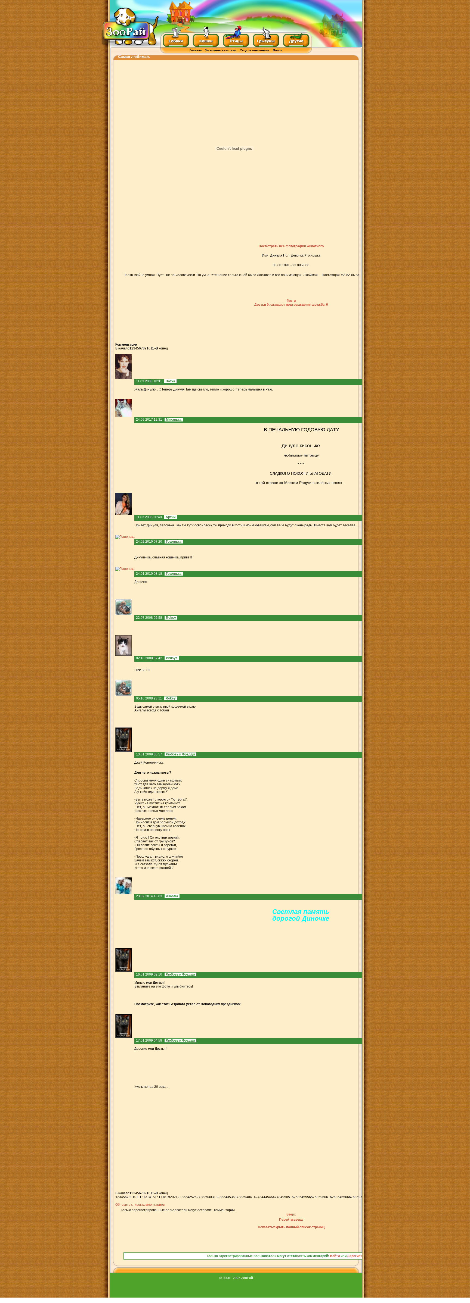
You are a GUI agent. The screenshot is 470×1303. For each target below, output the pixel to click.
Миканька (173, 419)
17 (160, 1197)
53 (297, 1197)
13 (145, 1197)
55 (305, 1197)
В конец (162, 348)
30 (210, 1197)
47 (275, 1197)
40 (248, 1197)
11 (152, 348)
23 (183, 1197)
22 (179, 1197)
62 (332, 1197)
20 (172, 1197)
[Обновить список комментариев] (138, 344)
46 (271, 1197)
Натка (170, 381)
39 (244, 1197)
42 (256, 1197)
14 (149, 1197)
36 (233, 1197)
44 (263, 1197)
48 (278, 1197)
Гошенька (173, 541)
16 (157, 1197)
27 (198, 1197)
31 (214, 1197)
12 (141, 1197)
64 (339, 1197)
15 (153, 1197)
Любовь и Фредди (180, 754)
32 (217, 1197)
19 (168, 1197)
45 (267, 1197)
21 (176, 1197)
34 (225, 1197)
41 (252, 1197)
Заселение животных (221, 50)
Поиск (277, 50)
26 (195, 1197)
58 (317, 1197)
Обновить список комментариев (140, 1205)
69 (358, 1197)
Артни (170, 517)
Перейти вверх (291, 1219)
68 (355, 1197)
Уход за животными (255, 50)
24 (187, 1197)
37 (237, 1197)
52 (294, 1197)
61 (328, 1197)
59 (320, 1197)
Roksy (171, 618)
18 (164, 1197)
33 (221, 1197)
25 (191, 1197)
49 (282, 1197)
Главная (196, 50)
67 (351, 1197)
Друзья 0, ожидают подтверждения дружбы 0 (291, 305)
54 (301, 1197)
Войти (335, 1256)
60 (324, 1197)
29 (206, 1197)
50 (286, 1197)
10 (148, 348)
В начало (122, 348)
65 (343, 1197)
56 (309, 1197)
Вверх (291, 1214)
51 (290, 1197)
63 (336, 1197)
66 (347, 1197)
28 (202, 1197)
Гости (291, 301)
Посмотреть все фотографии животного (291, 246)
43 (259, 1197)
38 (240, 1197)
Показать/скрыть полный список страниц (291, 1227)
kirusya (172, 658)
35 (229, 1197)
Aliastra (172, 896)
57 (313, 1197)
